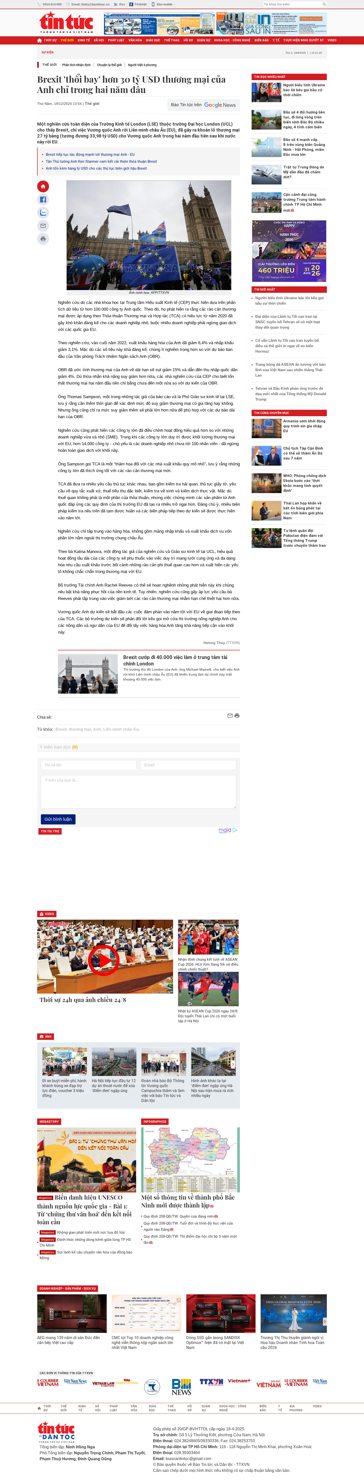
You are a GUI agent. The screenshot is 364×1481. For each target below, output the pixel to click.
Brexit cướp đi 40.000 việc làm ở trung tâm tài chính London (175, 660)
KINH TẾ (84, 40)
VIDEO (332, 40)
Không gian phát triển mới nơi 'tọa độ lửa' (83, 1232)
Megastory (45, 1198)
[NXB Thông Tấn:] (139, 1387)
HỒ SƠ (188, 40)
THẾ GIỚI (67, 40)
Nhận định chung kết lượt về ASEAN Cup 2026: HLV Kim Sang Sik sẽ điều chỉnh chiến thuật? (208, 964)
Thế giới (49, 65)
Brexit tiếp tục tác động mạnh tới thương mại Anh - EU (90, 154)
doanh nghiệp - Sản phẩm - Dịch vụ (68, 1288)
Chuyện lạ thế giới (109, 65)
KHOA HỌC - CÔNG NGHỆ (232, 40)
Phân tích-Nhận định (76, 65)
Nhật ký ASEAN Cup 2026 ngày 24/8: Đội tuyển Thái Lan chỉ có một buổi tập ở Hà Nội (208, 1016)
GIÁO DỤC (153, 40)
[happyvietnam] (110, 1381)
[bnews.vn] (167, 1387)
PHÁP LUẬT (116, 40)
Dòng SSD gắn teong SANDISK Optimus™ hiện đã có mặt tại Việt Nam (215, 1342)
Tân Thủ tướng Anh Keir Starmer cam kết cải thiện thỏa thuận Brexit (102, 161)
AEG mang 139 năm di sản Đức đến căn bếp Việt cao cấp (68, 1340)
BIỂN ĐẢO (262, 40)
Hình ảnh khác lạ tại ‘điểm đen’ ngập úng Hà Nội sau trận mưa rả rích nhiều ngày (212, 1088)
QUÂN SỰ (203, 40)
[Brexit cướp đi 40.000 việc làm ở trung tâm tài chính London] (88, 674)
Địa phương (296, 1408)
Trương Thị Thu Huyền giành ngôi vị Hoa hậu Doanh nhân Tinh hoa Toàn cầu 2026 (292, 1342)
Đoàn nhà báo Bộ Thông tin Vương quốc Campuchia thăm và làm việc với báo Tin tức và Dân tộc (162, 1090)
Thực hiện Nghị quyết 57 (303, 40)
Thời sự (50, 40)
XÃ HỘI (99, 40)
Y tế (276, 40)
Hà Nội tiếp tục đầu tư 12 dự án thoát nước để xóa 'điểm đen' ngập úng (114, 1085)
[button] (233, 1064)
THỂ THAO (172, 40)
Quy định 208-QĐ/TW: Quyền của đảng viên (179, 1216)
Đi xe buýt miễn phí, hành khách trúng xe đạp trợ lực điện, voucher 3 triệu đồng (64, 1088)
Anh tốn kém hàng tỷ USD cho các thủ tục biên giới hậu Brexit (96, 168)
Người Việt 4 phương (142, 65)
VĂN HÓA (135, 40)
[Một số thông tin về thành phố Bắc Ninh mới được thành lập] (190, 1160)
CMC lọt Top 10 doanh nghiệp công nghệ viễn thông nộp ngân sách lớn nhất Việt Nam (142, 1342)
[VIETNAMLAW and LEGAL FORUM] (87, 1384)
